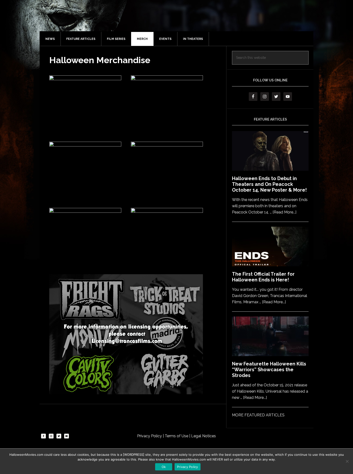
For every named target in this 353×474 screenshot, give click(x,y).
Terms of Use (177, 436)
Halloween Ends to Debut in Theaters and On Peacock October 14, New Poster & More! (269, 184)
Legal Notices (203, 436)
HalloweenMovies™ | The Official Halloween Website (181, 20)
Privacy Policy (150, 436)
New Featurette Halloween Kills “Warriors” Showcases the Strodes (269, 369)
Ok (164, 467)
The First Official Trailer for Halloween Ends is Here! (263, 277)
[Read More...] (284, 212)
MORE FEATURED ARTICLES (258, 415)
